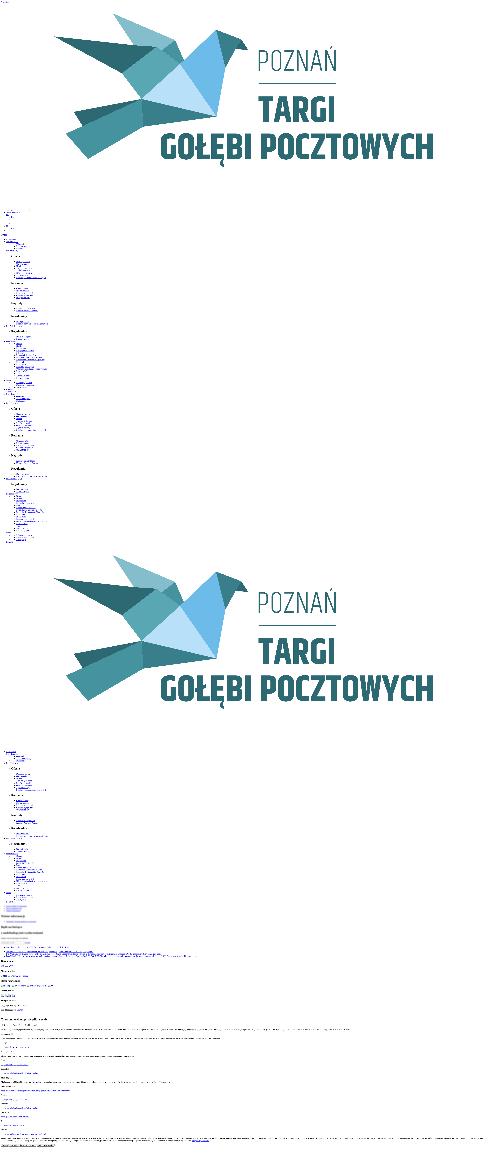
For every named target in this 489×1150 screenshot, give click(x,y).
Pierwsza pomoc (23, 378)
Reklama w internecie (25, 293)
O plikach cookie (32, 1025)
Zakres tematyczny (23, 246)
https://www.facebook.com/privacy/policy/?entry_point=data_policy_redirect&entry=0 (35, 1091)
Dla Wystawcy (12, 251)
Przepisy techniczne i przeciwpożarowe (32, 324)
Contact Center (22, 288)
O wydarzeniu (12, 242)
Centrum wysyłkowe (24, 295)
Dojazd (19, 344)
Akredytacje (21, 387)
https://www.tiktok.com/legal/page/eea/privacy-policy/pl (23, 1134)
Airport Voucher (22, 376)
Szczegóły (17, 1025)
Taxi (18, 373)
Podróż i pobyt (12, 341)
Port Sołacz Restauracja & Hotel (29, 357)
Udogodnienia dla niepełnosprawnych (31, 369)
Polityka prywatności (200, 1141)
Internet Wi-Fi (22, 371)
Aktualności (11, 239)
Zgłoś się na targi (23, 275)
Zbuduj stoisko (55, 954)
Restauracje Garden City (26, 355)
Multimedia (20, 248)
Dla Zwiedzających (14, 326)
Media (8, 380)
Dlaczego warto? (23, 261)
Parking (19, 353)
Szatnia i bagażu (22, 339)
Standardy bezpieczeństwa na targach (31, 278)
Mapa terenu (21, 348)
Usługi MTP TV (23, 298)
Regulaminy (121, 954)
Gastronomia (21, 264)
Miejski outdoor (22, 291)
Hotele (19, 266)
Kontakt (9, 389)
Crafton (20, 1010)
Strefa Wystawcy (13, 212)
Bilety (144, 954)
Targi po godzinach (24, 268)
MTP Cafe (20, 362)
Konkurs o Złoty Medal (25, 308)
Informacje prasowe (24, 383)
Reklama (112, 954)
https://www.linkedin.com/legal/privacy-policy (19, 1073)
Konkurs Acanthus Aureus (27, 311)
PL (7, 215)
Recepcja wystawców (25, 350)
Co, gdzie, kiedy (154, 954)
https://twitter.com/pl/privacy (12, 1125)
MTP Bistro (21, 364)
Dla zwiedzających (24, 337)
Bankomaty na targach (25, 366)
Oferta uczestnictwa (24, 273)
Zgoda (6, 1025)
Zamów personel (23, 271)
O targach (20, 244)
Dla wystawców (22, 321)
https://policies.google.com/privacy (15, 1047)
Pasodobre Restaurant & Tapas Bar (30, 360)
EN (12, 217)
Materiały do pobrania (25, 385)
